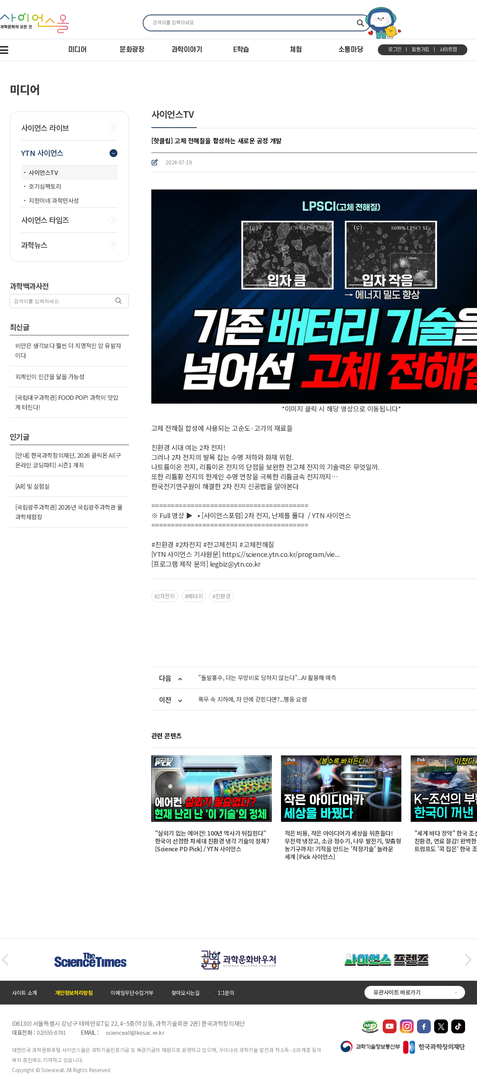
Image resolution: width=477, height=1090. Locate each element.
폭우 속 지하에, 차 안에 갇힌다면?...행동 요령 (252, 699)
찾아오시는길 (185, 992)
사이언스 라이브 (45, 128)
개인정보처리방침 (74, 992)
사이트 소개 (24, 992)
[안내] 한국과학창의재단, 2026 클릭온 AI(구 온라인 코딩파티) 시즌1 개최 (68, 460)
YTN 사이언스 (42, 152)
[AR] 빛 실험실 (32, 486)
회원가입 (420, 49)
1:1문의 (226, 992)
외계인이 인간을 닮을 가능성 (50, 376)
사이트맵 (448, 49)
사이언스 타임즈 (45, 220)
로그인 (394, 49)
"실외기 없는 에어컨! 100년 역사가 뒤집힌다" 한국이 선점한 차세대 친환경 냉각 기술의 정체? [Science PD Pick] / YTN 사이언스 (212, 841)
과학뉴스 (34, 245)
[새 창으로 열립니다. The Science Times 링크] (90, 956)
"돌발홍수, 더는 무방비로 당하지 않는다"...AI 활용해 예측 (267, 678)
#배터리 (194, 596)
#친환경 (221, 596)
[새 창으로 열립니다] (390, 1023)
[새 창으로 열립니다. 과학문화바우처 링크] (238, 953)
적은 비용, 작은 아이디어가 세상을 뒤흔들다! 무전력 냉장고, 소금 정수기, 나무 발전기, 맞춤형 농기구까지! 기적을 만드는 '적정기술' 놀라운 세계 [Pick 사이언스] (343, 845)
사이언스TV (43, 172)
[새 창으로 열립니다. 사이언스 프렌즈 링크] (386, 957)
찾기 (360, 22)
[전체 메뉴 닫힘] (4, 50)
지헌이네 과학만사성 (54, 200)
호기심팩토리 (45, 186)
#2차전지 (164, 596)
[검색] (119, 301)
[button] (5, 960)
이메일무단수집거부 (132, 992)
